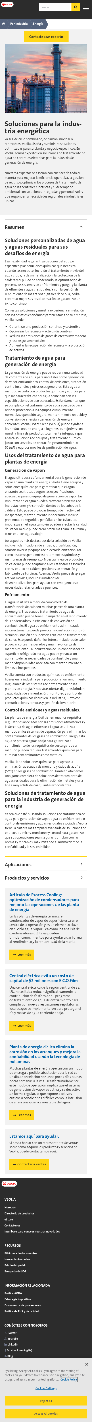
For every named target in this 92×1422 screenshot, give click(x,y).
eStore (8, 1219)
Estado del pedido (15, 1265)
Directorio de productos (19, 1213)
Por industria (19, 24)
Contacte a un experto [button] (46, 36)
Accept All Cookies (46, 1414)
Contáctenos (12, 1225)
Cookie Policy (69, 1379)
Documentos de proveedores (22, 1305)
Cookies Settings (46, 1388)
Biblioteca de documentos (20, 1253)
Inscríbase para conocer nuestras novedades (32, 1231)
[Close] (87, 1364)
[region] (46, 1390)
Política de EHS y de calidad (21, 1311)
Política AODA (13, 1293)
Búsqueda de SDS (15, 1271)
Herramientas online (17, 1259)
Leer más (24, 954)
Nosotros (10, 1207)
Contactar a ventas (31, 1164)
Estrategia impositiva (17, 1299)
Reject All (46, 1401)
